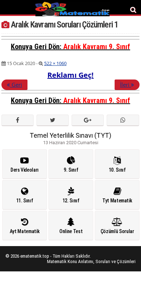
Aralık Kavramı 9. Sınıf (96, 46)
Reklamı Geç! (70, 75)
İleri (125, 84)
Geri (16, 84)
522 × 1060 (55, 63)
